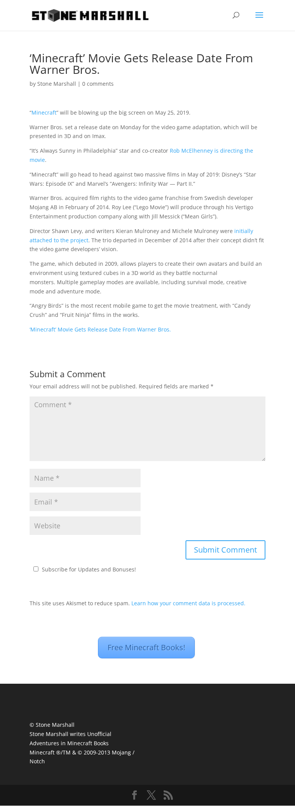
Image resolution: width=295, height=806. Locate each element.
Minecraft (43, 112)
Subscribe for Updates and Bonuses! (89, 569)
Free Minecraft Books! (146, 647)
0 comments (98, 83)
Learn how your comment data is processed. (188, 603)
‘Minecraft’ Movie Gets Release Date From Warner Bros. (100, 329)
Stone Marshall (56, 83)
